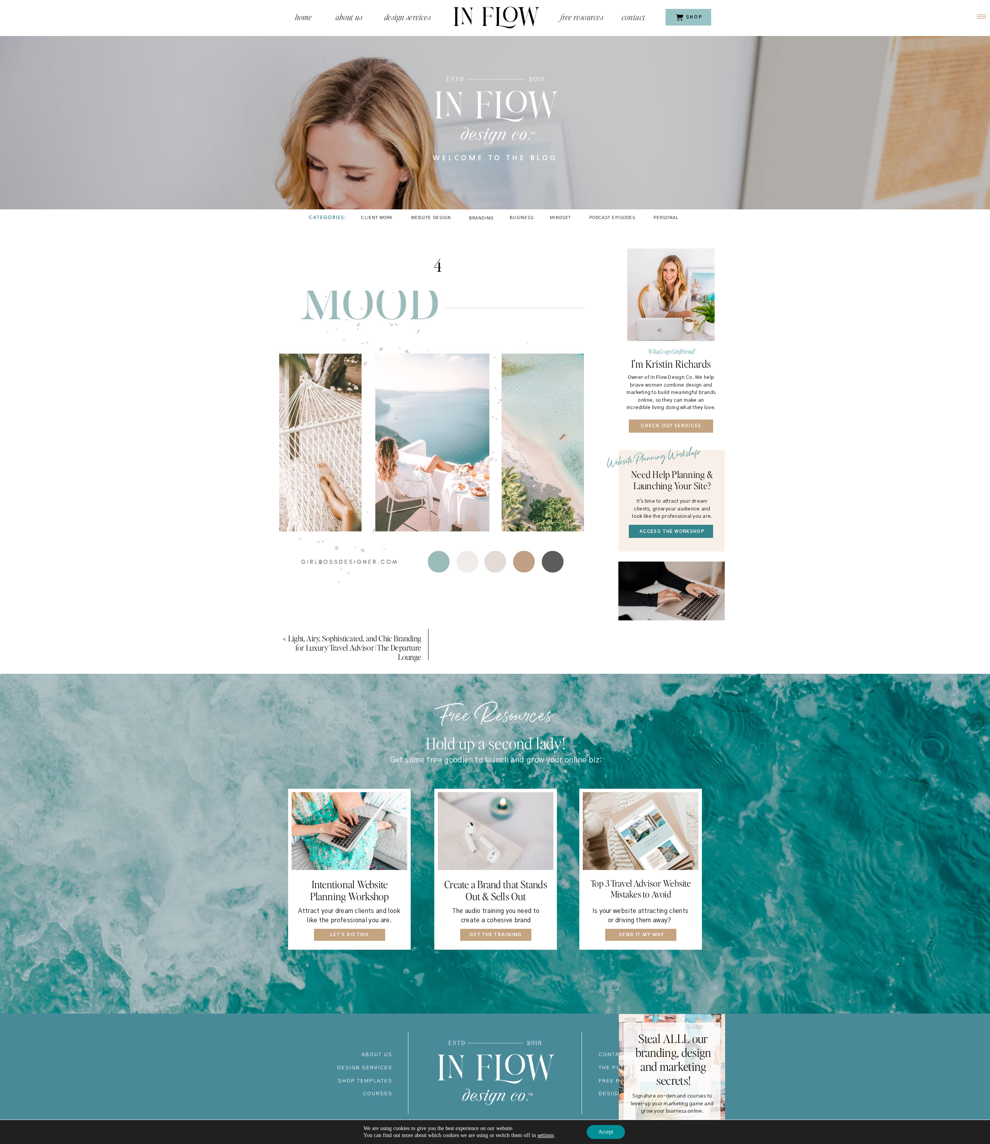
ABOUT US (377, 1054)
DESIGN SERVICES (365, 1067)
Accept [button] (605, 1132)
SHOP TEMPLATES (365, 1081)
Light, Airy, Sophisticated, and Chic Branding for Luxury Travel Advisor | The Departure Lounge (354, 647)
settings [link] (546, 1135)
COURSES (378, 1093)
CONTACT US (618, 1054)
